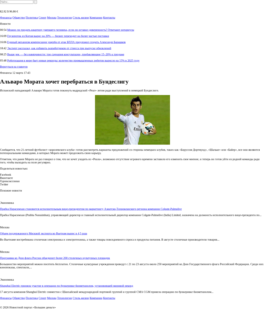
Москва (51, 17)
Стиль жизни (81, 17)
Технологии (64, 17)
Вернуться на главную (14, 66)
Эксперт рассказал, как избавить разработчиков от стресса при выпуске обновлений (59, 48)
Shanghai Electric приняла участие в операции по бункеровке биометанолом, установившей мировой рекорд (66, 285)
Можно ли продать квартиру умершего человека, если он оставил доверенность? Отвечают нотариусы (70, 29)
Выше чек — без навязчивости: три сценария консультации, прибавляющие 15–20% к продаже (65, 54)
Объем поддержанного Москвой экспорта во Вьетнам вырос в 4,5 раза (43, 233)
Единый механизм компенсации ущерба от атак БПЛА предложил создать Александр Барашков (66, 42)
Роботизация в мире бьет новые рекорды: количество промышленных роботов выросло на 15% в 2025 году (73, 60)
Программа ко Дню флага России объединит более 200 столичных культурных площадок (55, 258)
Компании (96, 17)
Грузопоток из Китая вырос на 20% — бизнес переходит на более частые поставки (58, 36)
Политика (32, 17)
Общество (18, 17)
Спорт (42, 17)
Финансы (6, 17)
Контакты (109, 17)
